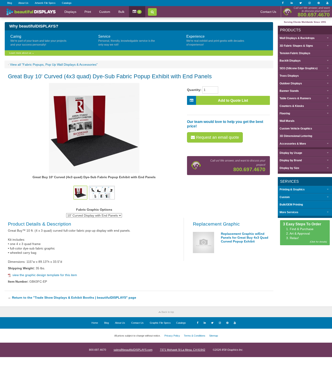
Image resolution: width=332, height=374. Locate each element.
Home (94, 322)
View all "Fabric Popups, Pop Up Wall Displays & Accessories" (54, 64)
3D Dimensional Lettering (296, 136)
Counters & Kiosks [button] (292, 106)
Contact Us (268, 12)
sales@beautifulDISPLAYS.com (133, 349)
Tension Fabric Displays (295, 53)
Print (87, 12)
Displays (70, 12)
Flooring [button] (285, 113)
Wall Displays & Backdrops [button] (297, 38)
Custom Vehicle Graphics (296, 128)
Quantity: (194, 90)
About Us (23, 3)
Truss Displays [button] (289, 75)
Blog (9, 3)
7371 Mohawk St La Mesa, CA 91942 (182, 349)
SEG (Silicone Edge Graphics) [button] (299, 68)
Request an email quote (217, 137)
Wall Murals (287, 120)
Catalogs (67, 3)
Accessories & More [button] (293, 143)
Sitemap (213, 335)
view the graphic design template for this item (44, 275)
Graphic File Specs (160, 322)
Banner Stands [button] (289, 90)
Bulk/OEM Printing (291, 204)
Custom (104, 12)
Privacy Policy (172, 335)
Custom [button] (285, 197)
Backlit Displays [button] (290, 60)
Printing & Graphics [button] (292, 189)
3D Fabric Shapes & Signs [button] (296, 45)
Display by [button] (291, 153)
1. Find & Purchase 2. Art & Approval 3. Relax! (305, 232)
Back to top (167, 312)
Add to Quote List (233, 100)
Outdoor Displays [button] (291, 83)
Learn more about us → (21, 53)
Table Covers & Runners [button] (295, 98)
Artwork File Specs (45, 3)
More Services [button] (289, 212)
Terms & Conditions (194, 335)
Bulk (121, 12)
